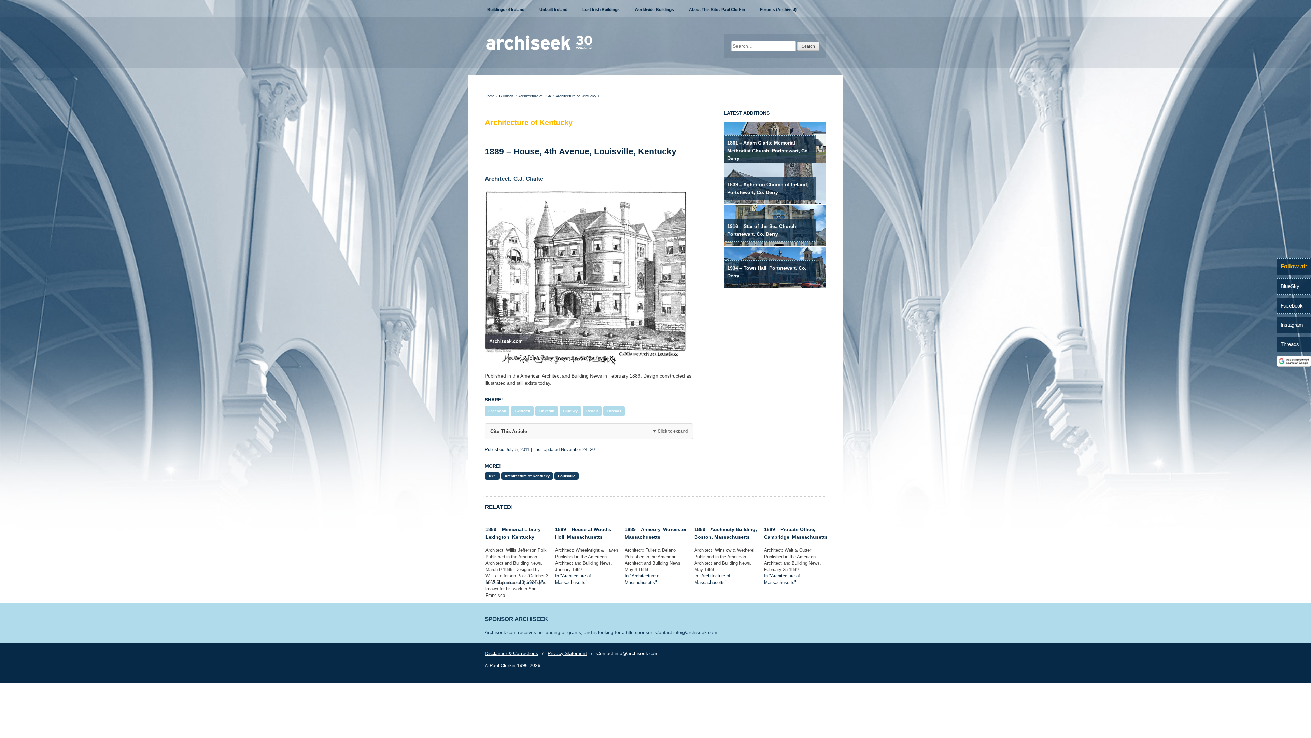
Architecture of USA (534, 96)
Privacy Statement (567, 653)
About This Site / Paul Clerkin (717, 9)
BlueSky (570, 411)
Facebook (497, 411)
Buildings (506, 96)
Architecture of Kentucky (575, 96)
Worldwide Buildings (654, 9)
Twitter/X (522, 411)
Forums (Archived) (778, 9)
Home (490, 96)
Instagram (1292, 325)
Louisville (566, 476)
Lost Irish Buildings (601, 9)
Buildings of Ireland (505, 9)
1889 (492, 476)
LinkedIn (546, 411)
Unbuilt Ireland (553, 9)
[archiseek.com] (539, 49)
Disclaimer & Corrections (511, 653)
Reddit (592, 411)
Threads (614, 411)
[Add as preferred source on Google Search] (1294, 365)
